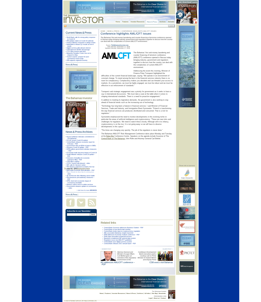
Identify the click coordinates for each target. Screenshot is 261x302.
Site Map (154, 293)
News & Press (152, 22)
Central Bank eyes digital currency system (118, 242)
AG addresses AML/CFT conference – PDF (118, 263)
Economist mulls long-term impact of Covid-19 (82, 152)
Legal (150, 298)
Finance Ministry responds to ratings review (81, 42)
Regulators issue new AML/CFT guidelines (118, 240)
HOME (103, 31)
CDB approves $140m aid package (78, 49)
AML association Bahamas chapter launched (118, 233)
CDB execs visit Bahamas (161, 262)
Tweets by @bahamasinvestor (77, 168)
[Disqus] (137, 178)
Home (118, 22)
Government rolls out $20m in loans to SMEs (81, 145)
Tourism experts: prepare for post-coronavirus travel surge (78, 57)
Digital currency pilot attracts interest (79, 48)
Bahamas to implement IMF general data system (120, 238)
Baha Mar (110, 136)
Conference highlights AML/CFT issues (126, 33)
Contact (163, 298)
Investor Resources (137, 22)
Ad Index (171, 22)
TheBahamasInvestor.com (119, 45)
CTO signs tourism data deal (76, 51)
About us (156, 298)
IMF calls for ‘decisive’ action (76, 165)
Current (78, 32)
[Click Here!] (187, 179)
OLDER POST (167, 249)
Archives (162, 22)
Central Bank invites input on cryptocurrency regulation (122, 231)
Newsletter (162, 293)
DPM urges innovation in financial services (118, 236)
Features (125, 22)
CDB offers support (73, 161)
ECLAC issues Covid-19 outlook (77, 140)
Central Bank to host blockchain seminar (117, 229)
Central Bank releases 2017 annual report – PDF (120, 243)
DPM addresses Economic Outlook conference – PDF (122, 234)
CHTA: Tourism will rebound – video (78, 163)
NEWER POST (106, 249)
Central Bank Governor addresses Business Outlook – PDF (123, 227)
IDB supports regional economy (77, 60)
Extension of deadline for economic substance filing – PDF (78, 159)
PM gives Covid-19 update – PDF (78, 147)
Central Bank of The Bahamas (113, 139)
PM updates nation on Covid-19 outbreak (80, 41)
